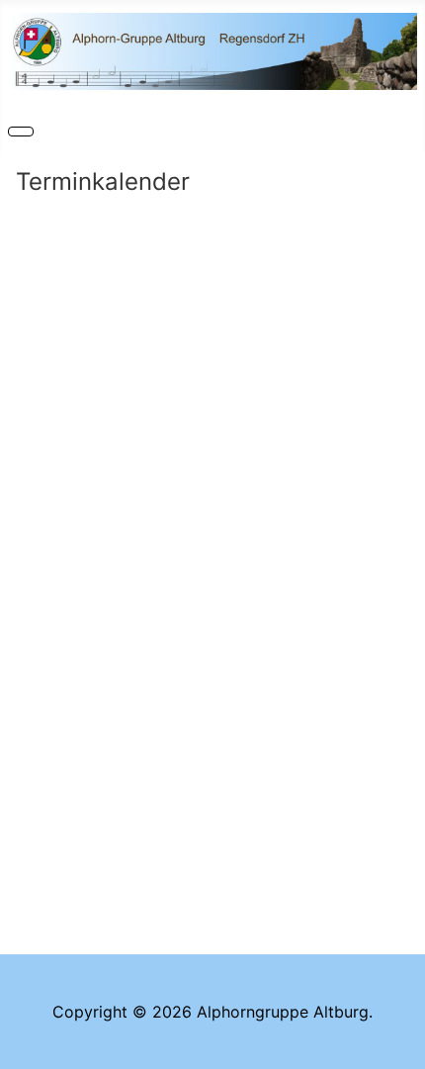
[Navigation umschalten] (21, 131)
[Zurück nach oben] (400, 1044)
